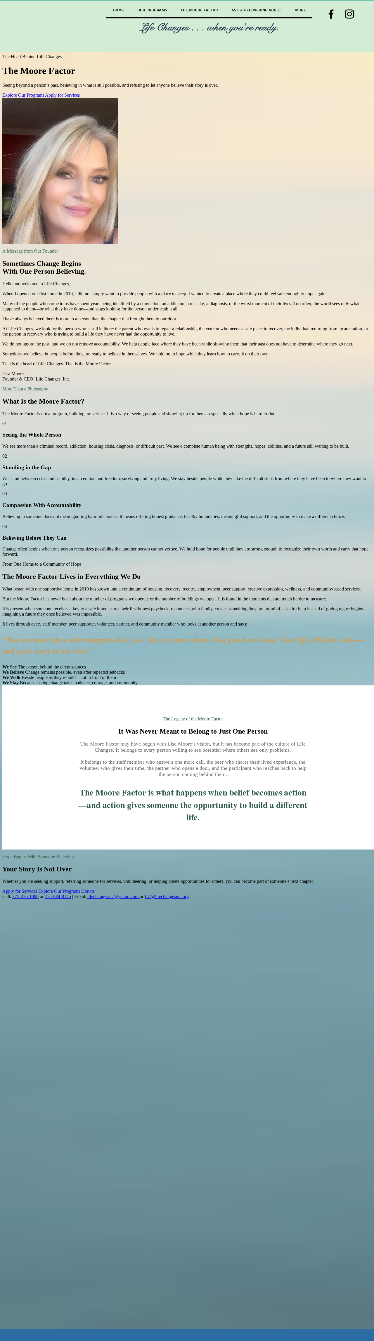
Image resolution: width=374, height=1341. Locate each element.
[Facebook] (331, 14)
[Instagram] (349, 14)
